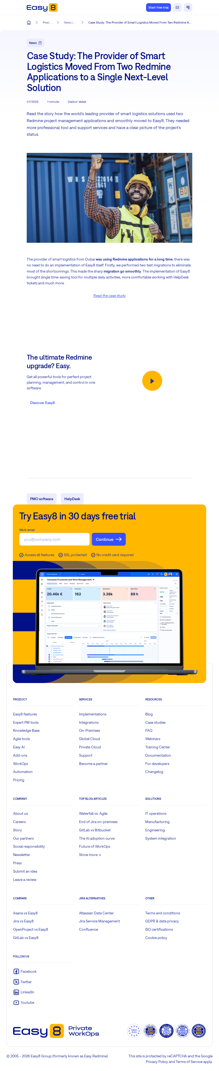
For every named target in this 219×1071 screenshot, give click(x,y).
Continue (104, 539)
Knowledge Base (26, 730)
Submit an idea (25, 871)
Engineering (155, 830)
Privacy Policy (157, 1061)
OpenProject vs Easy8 (30, 929)
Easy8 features (25, 714)
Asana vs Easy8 (25, 913)
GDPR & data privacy (162, 921)
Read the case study (109, 295)
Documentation (158, 755)
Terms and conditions (162, 913)
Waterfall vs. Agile (93, 813)
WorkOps (20, 763)
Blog (149, 714)
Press (17, 863)
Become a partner (93, 763)
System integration (160, 838)
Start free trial (158, 7)
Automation (23, 772)
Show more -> (90, 855)
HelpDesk (72, 499)
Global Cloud (89, 739)
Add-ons (20, 755)
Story (17, 830)
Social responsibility (29, 846)
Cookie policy (156, 938)
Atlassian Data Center (96, 913)
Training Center (157, 747)
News (33, 43)
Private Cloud (90, 747)
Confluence (88, 929)
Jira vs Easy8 (23, 921)
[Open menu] (188, 7)
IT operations (155, 813)
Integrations (89, 722)
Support (85, 755)
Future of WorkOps (94, 846)
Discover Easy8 (42, 403)
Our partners (23, 838)
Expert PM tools (25, 722)
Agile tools (21, 739)
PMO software (41, 499)
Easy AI (19, 747)
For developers (157, 763)
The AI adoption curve (97, 838)
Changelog (154, 772)
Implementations (92, 714)
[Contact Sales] (177, 7)
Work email (27, 530)
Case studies (155, 722)
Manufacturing (157, 822)
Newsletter (21, 855)
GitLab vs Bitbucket (95, 830)
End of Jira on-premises (98, 822)
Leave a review (24, 879)
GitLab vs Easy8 (25, 938)
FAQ (148, 730)
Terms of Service (189, 1061)
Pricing (18, 780)
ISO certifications (159, 929)
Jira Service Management (99, 921)
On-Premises (89, 730)
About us (20, 813)
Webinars (152, 739)
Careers (19, 822)
